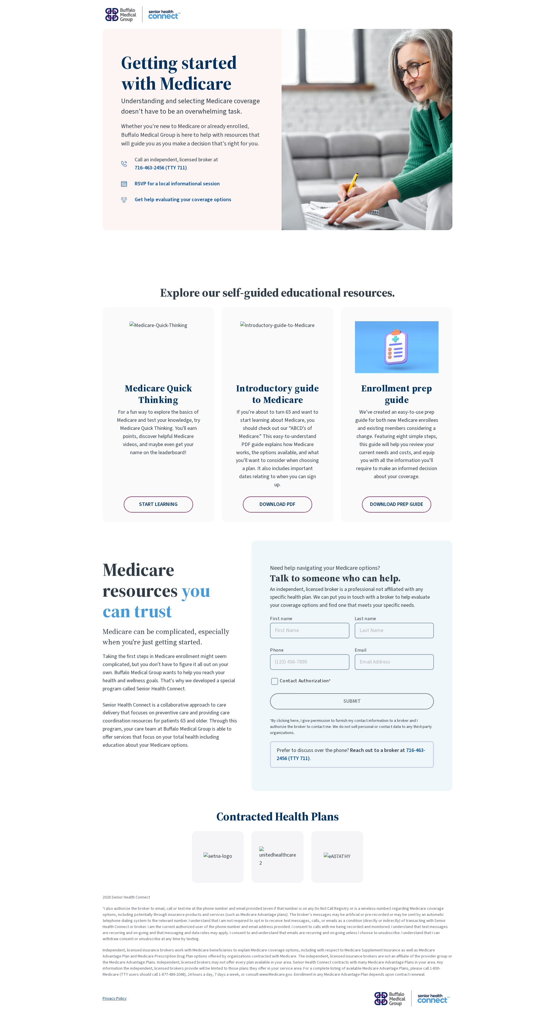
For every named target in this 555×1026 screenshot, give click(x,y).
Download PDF (277, 504)
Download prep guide (396, 504)
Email (361, 650)
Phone (277, 650)
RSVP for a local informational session (177, 183)
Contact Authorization (305, 681)
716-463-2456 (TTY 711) (161, 167)
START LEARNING (158, 504)
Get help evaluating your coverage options (183, 199)
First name (281, 619)
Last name (365, 619)
